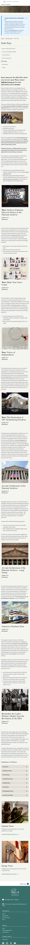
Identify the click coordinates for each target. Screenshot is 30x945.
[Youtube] (15, 943)
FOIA (3, 928)
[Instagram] (7, 943)
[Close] (26, 18)
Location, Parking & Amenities (9, 51)
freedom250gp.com (14, 30)
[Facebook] (3, 943)
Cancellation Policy (8, 779)
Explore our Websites (6, 4)
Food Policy (6, 787)
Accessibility (5, 64)
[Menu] (3, 9)
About (3, 914)
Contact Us (5, 939)
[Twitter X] (11, 943)
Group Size (5, 766)
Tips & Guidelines (6, 55)
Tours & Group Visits (6, 58)
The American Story (16, 235)
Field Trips (4, 61)
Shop (3, 919)
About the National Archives (8, 48)
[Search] (27, 9)
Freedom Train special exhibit (20, 643)
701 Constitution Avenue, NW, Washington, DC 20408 (14, 904)
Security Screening (8, 795)
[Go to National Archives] (15, 892)
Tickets (3, 67)
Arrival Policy (6, 775)
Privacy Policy (5, 932)
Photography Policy (8, 791)
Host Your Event (6, 917)
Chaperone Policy (7, 770)
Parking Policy (6, 783)
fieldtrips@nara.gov (8, 82)
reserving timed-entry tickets (10, 179)
